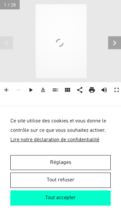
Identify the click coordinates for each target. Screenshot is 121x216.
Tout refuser (61, 180)
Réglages (60, 162)
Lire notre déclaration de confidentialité (54, 139)
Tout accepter (60, 197)
